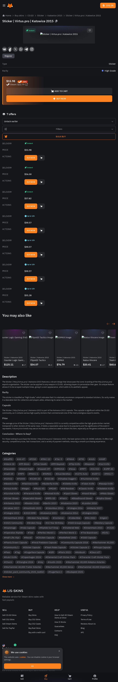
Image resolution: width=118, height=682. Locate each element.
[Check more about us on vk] (4, 49)
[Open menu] (4, 5)
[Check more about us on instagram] (32, 49)
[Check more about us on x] (15, 49)
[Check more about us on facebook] (10, 49)
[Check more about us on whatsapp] (21, 49)
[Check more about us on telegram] (26, 49)
